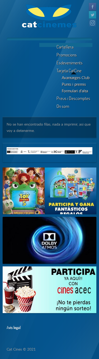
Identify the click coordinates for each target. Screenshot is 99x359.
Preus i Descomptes (73, 98)
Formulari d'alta (75, 90)
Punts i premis (74, 84)
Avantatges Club (75, 77)
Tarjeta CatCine (69, 70)
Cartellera (64, 47)
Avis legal (14, 327)
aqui (25, 183)
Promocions (66, 55)
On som (62, 106)
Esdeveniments (69, 62)
